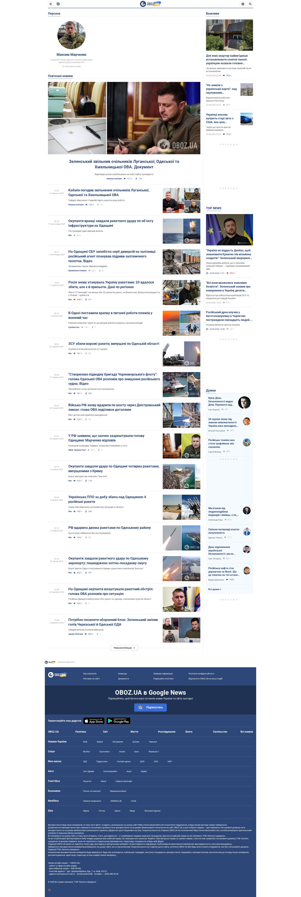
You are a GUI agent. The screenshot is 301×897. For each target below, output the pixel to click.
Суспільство (73, 327)
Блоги (188, 731)
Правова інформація (163, 673)
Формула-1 (154, 751)
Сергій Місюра (214, 452)
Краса (117, 811)
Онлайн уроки (124, 761)
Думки (211, 390)
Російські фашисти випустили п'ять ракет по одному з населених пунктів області (109, 599)
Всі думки (213, 589)
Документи (123, 678)
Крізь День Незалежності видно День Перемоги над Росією (220, 402)
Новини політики (114, 179)
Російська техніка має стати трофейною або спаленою (221, 443)
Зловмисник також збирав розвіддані (87, 266)
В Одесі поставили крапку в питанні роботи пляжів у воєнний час (110, 315)
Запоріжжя (117, 742)
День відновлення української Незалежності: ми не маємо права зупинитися (223, 551)
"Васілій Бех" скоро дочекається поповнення (91, 389)
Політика (80, 731)
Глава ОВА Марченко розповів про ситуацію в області (96, 507)
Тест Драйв (88, 771)
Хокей (122, 751)
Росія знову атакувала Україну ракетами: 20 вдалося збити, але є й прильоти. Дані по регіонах (111, 284)
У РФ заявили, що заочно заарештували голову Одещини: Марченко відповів (106, 438)
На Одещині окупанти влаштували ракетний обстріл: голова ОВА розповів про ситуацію (110, 591)
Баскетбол (105, 751)
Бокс (137, 751)
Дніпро (135, 742)
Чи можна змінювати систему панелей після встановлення (228, 70)
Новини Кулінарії (124, 781)
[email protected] (84, 874)
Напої (103, 781)
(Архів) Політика (75, 634)
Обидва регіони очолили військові (85, 629)
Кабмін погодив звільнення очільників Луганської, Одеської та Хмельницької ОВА (108, 192)
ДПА (142, 761)
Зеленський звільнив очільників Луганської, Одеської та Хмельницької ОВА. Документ (124, 164)
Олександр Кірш (215, 520)
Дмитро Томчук (215, 538)
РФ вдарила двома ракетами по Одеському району (109, 528)
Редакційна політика (163, 678)
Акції (129, 771)
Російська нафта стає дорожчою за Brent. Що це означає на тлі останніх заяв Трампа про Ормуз (224, 572)
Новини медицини (92, 801)
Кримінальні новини (77, 271)
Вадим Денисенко (216, 580)
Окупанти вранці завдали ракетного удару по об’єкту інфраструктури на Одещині (110, 223)
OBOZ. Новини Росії (77, 450)
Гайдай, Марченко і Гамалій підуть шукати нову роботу (96, 200)
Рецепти (87, 781)
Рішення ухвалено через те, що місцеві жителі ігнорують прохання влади (105, 323)
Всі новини (246, 731)
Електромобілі (110, 771)
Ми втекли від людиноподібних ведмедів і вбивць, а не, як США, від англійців (222, 512)
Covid (133, 801)
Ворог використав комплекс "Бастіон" (87, 476)
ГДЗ (85, 761)
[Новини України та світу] (50, 663)
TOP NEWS (213, 208)
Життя (134, 731)
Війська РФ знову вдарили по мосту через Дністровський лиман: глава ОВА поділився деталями (114, 407)
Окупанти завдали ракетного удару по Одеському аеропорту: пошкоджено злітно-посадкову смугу (108, 560)
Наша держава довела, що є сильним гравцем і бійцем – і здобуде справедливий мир (228, 266)
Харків (100, 742)
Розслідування (166, 731)
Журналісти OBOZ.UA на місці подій (205, 678)
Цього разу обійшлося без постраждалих (89, 533)
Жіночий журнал (153, 811)
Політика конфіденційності (201, 673)
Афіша (86, 811)
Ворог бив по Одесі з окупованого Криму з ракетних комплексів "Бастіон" (105, 568)
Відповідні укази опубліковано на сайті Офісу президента (124, 174)
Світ (105, 731)
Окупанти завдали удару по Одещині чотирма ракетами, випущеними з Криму (113, 468)
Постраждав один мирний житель (85, 231)
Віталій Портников (216, 431)
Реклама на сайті (91, 678)
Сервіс (144, 771)
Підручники (102, 761)
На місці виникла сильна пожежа (223, 325)
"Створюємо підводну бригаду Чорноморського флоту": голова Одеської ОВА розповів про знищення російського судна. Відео (114, 379)
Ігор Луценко (214, 410)
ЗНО (156, 761)
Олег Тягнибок (214, 559)
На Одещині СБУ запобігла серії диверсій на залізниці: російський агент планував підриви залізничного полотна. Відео (112, 256)
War (70, 235)
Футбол (86, 751)
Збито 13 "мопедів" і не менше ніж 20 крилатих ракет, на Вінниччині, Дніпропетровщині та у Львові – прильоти (114, 294)
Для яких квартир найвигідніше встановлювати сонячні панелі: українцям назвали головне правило (227, 59)
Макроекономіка (118, 791)
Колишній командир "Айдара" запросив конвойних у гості (97, 445)
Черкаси (153, 742)
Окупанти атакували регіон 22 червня (87, 349)
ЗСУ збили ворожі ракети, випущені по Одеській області (113, 344)
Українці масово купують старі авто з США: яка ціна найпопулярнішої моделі (219, 118)
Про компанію (90, 673)
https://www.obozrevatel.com (151, 825)
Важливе (212, 13)
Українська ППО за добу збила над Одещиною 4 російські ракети (107, 499)
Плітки (102, 811)
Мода (132, 811)
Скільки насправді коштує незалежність (223, 531)
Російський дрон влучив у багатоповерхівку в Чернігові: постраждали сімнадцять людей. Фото (228, 316)
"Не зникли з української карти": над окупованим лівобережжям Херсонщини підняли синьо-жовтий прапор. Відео (221, 89)
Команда (122, 673)
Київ (85, 742)
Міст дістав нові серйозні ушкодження (87, 415)
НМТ (170, 761)
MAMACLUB (116, 801)
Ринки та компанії (91, 791)
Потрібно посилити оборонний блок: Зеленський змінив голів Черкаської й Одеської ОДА (113, 622)
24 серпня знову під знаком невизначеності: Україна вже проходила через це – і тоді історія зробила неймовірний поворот (222, 423)
